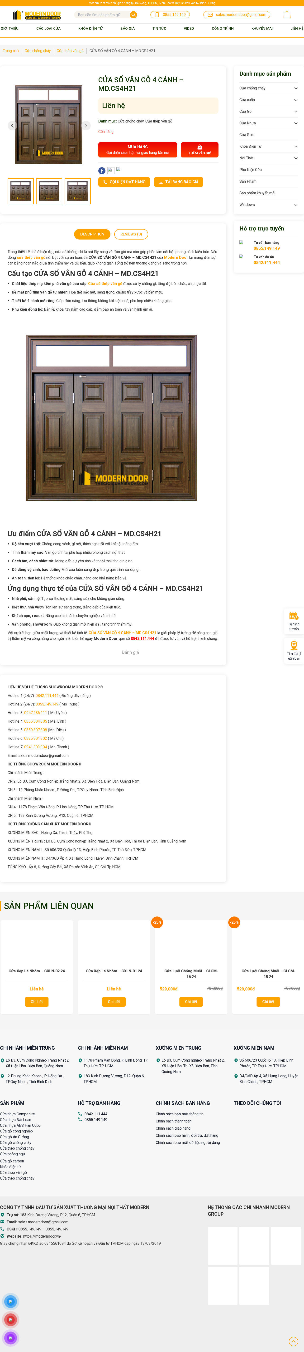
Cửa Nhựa (247, 123)
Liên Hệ (296, 28)
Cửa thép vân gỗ (158, 121)
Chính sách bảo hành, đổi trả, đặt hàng (187, 1135)
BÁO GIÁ (127, 28)
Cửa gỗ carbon (12, 1161)
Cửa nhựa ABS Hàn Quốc (20, 1125)
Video (189, 28)
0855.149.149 (96, 1119)
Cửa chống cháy (131, 121)
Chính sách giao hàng (173, 1128)
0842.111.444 (96, 1114)
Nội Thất (246, 158)
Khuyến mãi (262, 28)
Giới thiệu (10, 28)
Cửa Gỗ (245, 111)
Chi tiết (36, 1001)
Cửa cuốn (247, 100)
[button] (86, 125)
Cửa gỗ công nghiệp (16, 1131)
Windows (247, 204)
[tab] (92, 234)
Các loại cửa (48, 28)
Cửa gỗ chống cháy (15, 1142)
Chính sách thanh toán (173, 1121)
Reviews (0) (131, 234)
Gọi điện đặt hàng (127, 182)
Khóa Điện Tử (90, 28)
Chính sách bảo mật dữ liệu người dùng (188, 1142)
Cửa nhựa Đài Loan (15, 1119)
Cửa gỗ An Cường (14, 1137)
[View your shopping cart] (287, 14)
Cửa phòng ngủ (12, 1154)
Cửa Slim (246, 134)
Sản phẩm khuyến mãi (257, 193)
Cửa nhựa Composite (17, 1114)
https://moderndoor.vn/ (42, 1236)
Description (92, 234)
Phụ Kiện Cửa (250, 169)
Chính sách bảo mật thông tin (180, 1114)
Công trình (223, 28)
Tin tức (159, 28)
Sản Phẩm (247, 181)
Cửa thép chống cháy (17, 1148)
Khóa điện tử (10, 1167)
